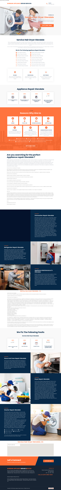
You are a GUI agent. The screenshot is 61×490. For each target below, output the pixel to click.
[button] (22, 475)
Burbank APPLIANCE (19, 3)
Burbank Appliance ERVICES (19, 468)
